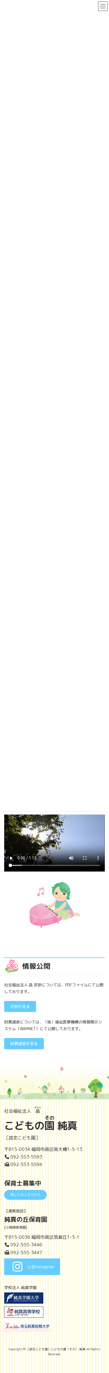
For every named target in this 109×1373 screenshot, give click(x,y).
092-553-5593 (26, 1157)
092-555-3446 (26, 1245)
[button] (20, 1006)
